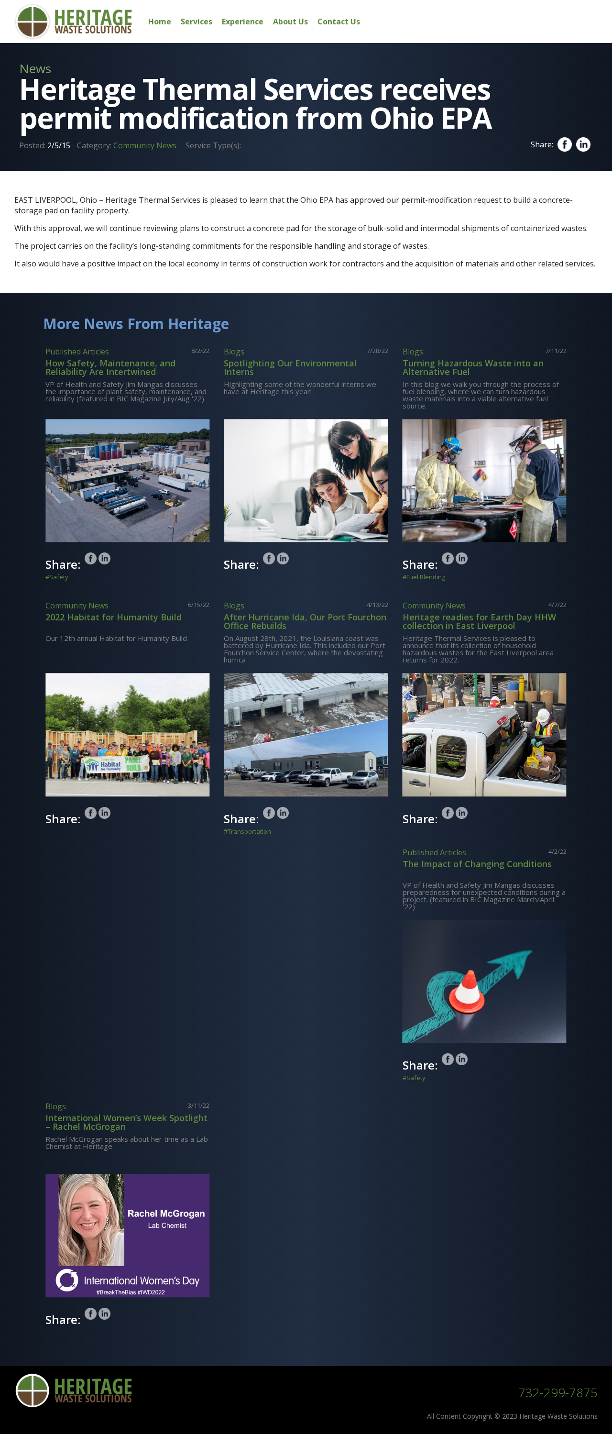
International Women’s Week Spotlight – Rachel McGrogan (126, 1122)
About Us (290, 21)
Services (196, 21)
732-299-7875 (558, 1392)
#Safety (56, 577)
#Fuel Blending (424, 577)
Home (159, 21)
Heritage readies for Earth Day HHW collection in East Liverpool (479, 621)
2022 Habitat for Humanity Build (113, 617)
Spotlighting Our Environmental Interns (290, 367)
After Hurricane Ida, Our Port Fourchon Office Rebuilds (305, 621)
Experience (242, 21)
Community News (144, 145)
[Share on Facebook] (91, 558)
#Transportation (247, 831)
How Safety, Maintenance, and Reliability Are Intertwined (110, 367)
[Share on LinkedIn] (104, 558)
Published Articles (77, 351)
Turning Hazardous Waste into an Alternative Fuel (473, 367)
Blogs (234, 351)
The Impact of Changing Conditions (477, 864)
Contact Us (338, 21)
